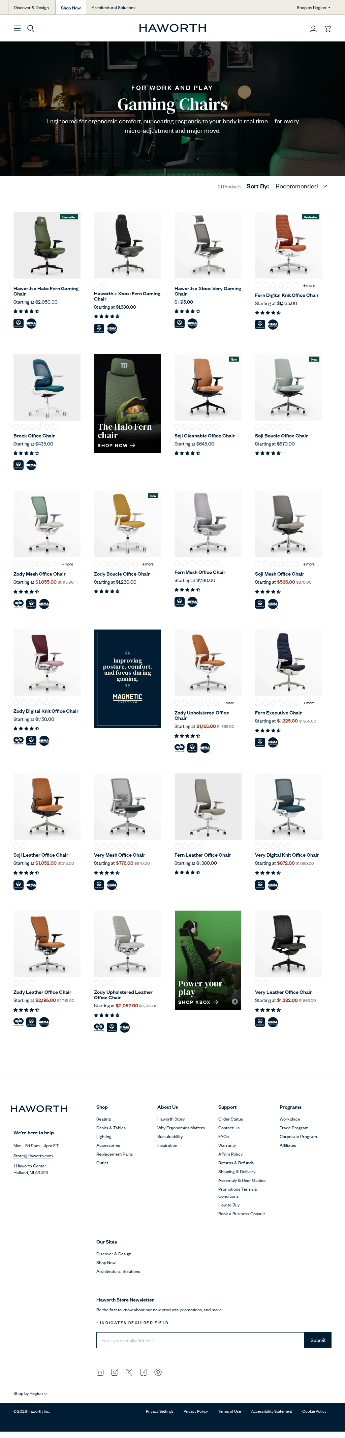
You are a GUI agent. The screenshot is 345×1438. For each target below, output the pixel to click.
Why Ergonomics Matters (181, 1127)
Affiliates (288, 1145)
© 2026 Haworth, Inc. (31, 1411)
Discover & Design (31, 7)
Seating (103, 1118)
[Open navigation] (17, 28)
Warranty (227, 1145)
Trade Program (294, 1127)
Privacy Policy (196, 1411)
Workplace (290, 1118)
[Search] (30, 28)
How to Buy (229, 1204)
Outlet (102, 1162)
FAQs (223, 1136)
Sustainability (170, 1136)
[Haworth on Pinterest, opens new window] (158, 1372)
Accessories (108, 1145)
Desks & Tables (111, 1127)
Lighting (104, 1136)
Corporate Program (298, 1136)
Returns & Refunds (236, 1162)
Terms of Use (229, 1411)
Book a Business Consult (241, 1213)
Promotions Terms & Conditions (237, 1192)
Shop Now (71, 7)
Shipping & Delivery (236, 1171)
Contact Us (229, 1127)
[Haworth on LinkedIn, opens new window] (100, 1372)
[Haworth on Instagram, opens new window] (114, 1372)
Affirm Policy (230, 1154)
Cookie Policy (314, 1411)
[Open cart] (327, 28)
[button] (313, 28)
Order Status (230, 1118)
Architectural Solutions (113, 7)
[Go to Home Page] (172, 28)
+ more (309, 285)
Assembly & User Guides (241, 1180)
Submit (318, 1339)
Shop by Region (311, 7)
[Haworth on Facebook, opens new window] (143, 1372)
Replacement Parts (114, 1154)
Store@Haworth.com (33, 1155)
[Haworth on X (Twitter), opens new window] (129, 1372)
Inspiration (167, 1145)
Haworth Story (171, 1118)
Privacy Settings (160, 1411)
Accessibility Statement (271, 1411)
